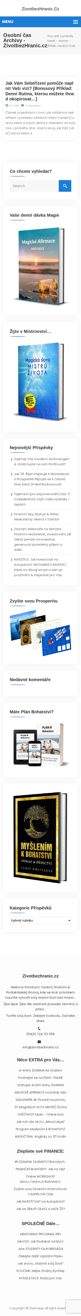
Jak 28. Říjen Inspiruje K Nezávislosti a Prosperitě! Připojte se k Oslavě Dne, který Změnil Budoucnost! (41, 479)
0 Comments (33, 105)
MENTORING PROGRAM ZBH (40, 1234)
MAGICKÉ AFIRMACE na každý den (41, 1092)
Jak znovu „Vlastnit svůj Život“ (41, 1263)
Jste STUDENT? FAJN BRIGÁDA (40, 1248)
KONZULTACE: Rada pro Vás (40, 1278)
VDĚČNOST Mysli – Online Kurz (40, 1114)
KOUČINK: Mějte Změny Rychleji (40, 1270)
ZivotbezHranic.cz (40, 8)
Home (63, 41)
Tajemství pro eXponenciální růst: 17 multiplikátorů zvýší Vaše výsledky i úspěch (42, 499)
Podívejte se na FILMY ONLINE (40, 1077)
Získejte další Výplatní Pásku (40, 1256)
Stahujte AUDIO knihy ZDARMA (40, 1085)
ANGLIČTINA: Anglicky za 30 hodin (40, 1136)
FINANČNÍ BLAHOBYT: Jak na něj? (40, 1169)
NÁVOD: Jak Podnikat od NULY (40, 1241)
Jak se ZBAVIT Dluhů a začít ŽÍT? (40, 1208)
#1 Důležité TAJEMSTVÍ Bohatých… (40, 1161)
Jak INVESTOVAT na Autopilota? (40, 1201)
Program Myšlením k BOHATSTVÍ (40, 1129)
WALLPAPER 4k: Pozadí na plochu (40, 1099)
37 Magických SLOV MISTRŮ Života (40, 1107)
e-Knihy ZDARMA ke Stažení (40, 1070)
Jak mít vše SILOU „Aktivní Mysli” (40, 1121)
